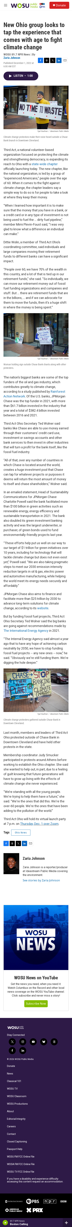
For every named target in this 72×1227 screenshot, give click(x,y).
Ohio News (21, 832)
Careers (11, 1126)
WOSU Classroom (16, 1096)
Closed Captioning (17, 1141)
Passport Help (14, 1149)
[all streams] (67, 1222)
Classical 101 (14, 1081)
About (10, 1111)
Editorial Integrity (16, 1119)
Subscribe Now (36, 1003)
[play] (5, 1222)
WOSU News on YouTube (36, 977)
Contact (11, 1134)
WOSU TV (12, 1088)
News (10, 1073)
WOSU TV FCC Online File (20, 1171)
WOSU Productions (17, 1104)
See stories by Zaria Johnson (41, 880)
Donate (61, 5)
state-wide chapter (44, 164)
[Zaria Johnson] (11, 863)
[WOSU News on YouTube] (36, 937)
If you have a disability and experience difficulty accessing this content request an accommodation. (35, 1180)
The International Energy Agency (25, 630)
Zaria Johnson (11, 58)
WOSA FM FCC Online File (21, 1164)
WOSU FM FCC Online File (20, 1156)
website (42, 608)
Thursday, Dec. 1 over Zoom (39, 824)
